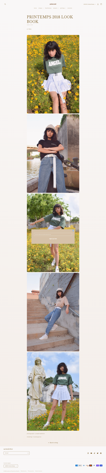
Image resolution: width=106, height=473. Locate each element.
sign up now (53, 238)
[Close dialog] (73, 230)
